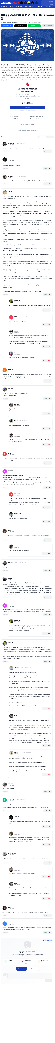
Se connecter (31, 124)
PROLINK (10, 578)
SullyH (10, 159)
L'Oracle (10, 191)
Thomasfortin (12, 853)
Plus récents (50, 137)
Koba (15, 420)
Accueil (3, 9)
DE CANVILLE (11, 562)
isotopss (10, 923)
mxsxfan (10, 470)
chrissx (10, 530)
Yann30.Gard (18, 546)
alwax (9, 907)
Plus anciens (42, 137)
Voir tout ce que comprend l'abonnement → (27, 130)
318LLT (16, 869)
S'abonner (34, 969)
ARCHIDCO (17, 300)
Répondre (5, 151)
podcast (9, 9)
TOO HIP (16, 352)
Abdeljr (16, 816)
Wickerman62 (18, 833)
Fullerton (11, 799)
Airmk (16, 331)
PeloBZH (10, 453)
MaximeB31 (11, 143)
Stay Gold (17, 435)
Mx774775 (10, 388)
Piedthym (17, 493)
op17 (15, 316)
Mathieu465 (17, 513)
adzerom (10, 369)
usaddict (10, 642)
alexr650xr (11, 176)
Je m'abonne (27, 107)
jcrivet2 (16, 667)
